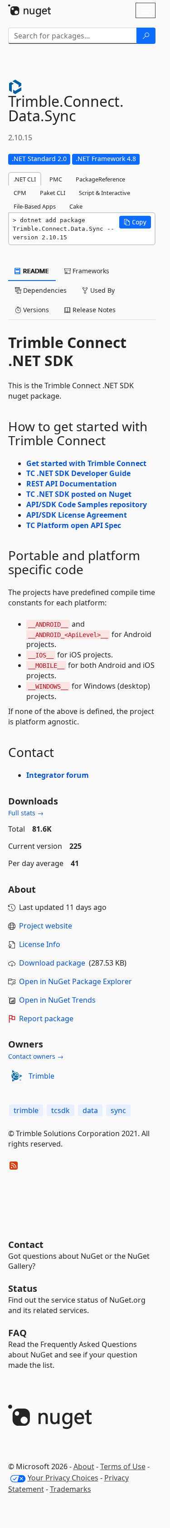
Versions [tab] (35, 309)
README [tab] (35, 271)
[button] (135, 222)
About (83, 1466)
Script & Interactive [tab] (104, 193)
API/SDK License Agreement (76, 515)
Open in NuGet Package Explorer (75, 981)
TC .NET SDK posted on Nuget (78, 494)
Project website (45, 926)
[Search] (145, 36)
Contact (26, 1244)
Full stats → (26, 813)
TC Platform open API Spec (73, 525)
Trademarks (70, 1489)
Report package (46, 1018)
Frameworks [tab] (90, 271)
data (90, 1110)
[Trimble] (17, 1076)
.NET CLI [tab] (25, 179)
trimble (26, 1110)
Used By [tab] (101, 290)
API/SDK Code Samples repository (86, 504)
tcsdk (60, 1110)
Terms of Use (123, 1466)
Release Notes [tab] (93, 309)
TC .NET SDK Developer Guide (78, 473)
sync (118, 1110)
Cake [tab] (76, 206)
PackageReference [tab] (100, 179)
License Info (39, 944)
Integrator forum (57, 775)
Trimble (41, 1076)
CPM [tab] (20, 193)
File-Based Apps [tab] (35, 206)
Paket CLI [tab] (52, 193)
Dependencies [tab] (44, 290)
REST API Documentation (71, 484)
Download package (52, 963)
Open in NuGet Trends (57, 1000)
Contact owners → (35, 1056)
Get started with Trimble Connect (86, 463)
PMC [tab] (55, 179)
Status (22, 1288)
